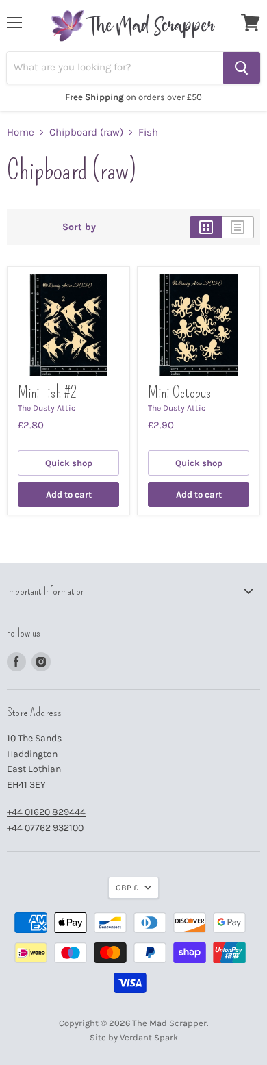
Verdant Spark (149, 1037)
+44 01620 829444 (46, 812)
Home (20, 132)
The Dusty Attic (46, 408)
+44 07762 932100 (45, 828)
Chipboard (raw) (86, 132)
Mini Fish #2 (47, 392)
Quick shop (68, 463)
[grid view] (206, 227)
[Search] (241, 68)
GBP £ (127, 888)
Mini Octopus (179, 392)
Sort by (79, 227)
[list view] (238, 227)
